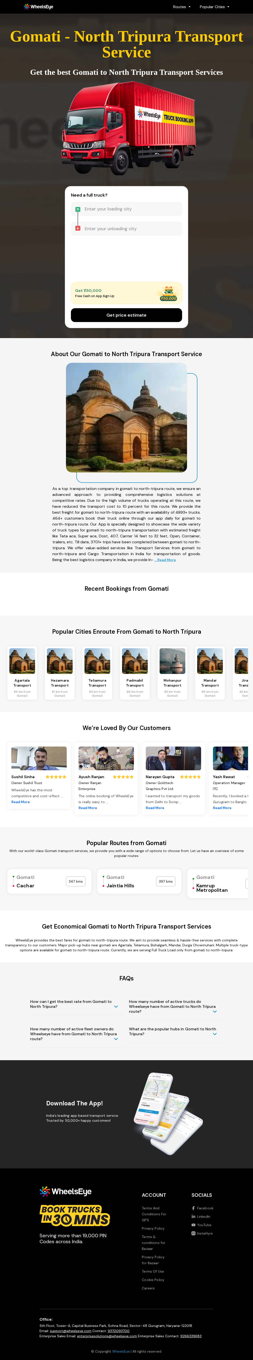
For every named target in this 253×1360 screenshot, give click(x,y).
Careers (148, 1288)
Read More (20, 802)
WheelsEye (121, 1351)
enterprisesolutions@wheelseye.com (107, 1336)
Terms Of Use (153, 1271)
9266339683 (191, 1336)
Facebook (205, 1208)
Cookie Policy (153, 1280)
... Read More (165, 560)
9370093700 (118, 1331)
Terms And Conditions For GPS (154, 1214)
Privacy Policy (153, 1228)
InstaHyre (205, 1233)
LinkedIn (203, 1216)
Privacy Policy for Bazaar (153, 1260)
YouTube (204, 1225)
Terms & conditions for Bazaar (153, 1243)
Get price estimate (126, 315)
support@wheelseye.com (70, 1331)
